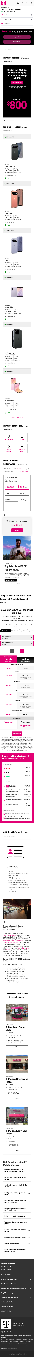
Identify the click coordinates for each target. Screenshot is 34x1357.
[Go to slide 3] (23, 121)
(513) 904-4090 (12, 1089)
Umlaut (19, 469)
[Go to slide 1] (7, 121)
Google (8, 950)
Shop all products (17, 418)
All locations (8, 49)
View (17, 1047)
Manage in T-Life (17, 37)
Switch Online (17, 41)
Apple (19, 948)
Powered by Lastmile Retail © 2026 (17, 1354)
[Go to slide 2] (15, 121)
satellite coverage (11, 942)
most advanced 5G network (13, 941)
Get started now (10, 580)
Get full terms (17, 88)
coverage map (23, 471)
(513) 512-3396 (12, 1038)
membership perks (9, 935)
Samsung (25, 948)
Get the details (17, 82)
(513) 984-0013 (12, 1141)
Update (17, 530)
